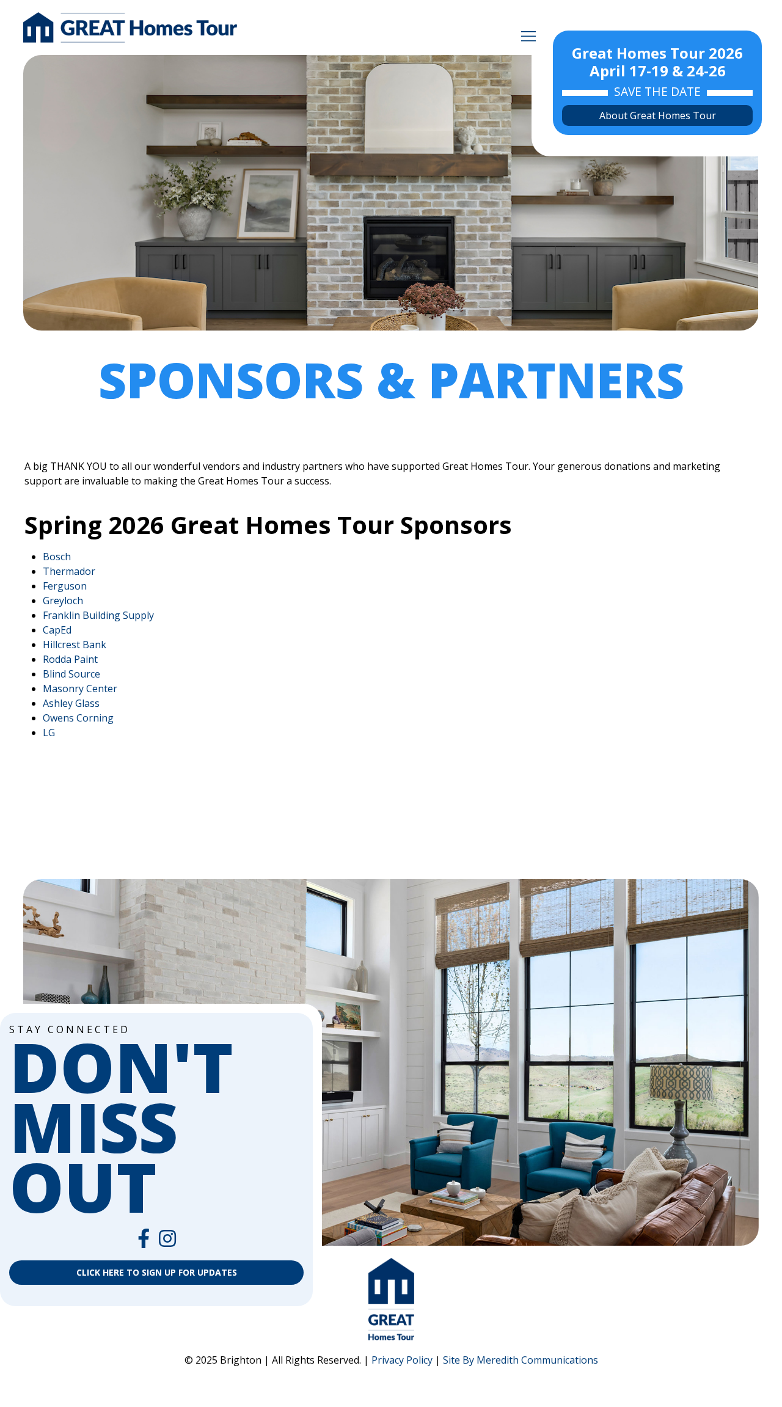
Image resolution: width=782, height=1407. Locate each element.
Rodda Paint (70, 659)
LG (49, 732)
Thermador (69, 571)
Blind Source (71, 674)
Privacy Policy (402, 1360)
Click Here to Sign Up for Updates (156, 1272)
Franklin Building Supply (98, 615)
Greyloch (63, 600)
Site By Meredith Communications (520, 1360)
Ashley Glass (71, 703)
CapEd (57, 630)
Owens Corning (78, 718)
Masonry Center (80, 688)
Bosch (57, 556)
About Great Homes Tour (657, 115)
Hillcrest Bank (74, 644)
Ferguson (65, 586)
